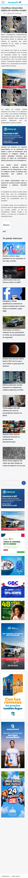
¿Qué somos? (16, 876)
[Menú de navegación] (3, 2)
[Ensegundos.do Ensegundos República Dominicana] (14, 2)
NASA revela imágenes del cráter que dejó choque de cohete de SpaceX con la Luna (14, 463)
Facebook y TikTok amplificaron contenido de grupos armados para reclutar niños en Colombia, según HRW (14, 306)
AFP (4, 13)
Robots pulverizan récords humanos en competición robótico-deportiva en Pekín (13, 387)
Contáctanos (5, 876)
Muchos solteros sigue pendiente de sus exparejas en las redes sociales (14, 258)
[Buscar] (24, 483)
